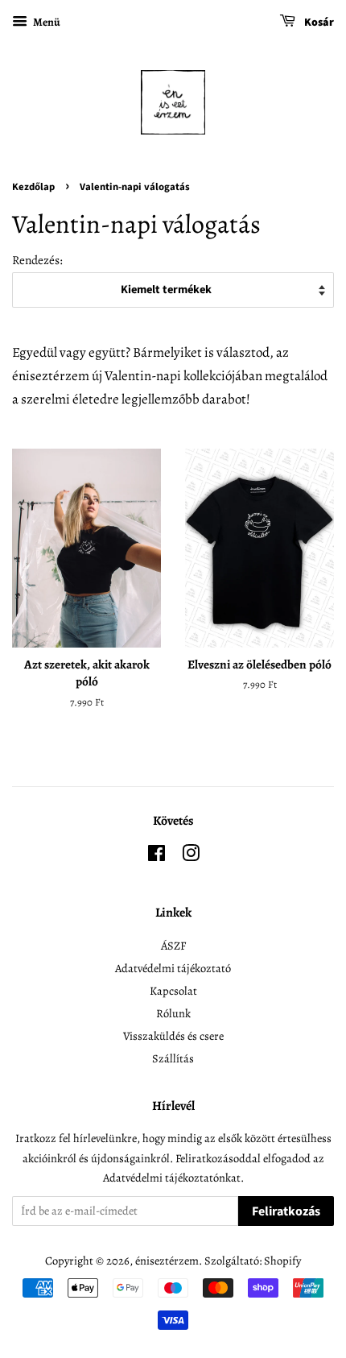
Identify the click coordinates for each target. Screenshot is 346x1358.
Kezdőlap (33, 187)
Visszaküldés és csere (173, 1036)
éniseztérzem (167, 1260)
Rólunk (173, 1013)
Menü (45, 22)
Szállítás (173, 1058)
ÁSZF (173, 946)
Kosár (318, 22)
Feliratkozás (286, 1211)
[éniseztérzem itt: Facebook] (156, 856)
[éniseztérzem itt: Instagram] (191, 856)
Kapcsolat (173, 991)
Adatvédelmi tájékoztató (173, 968)
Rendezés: (37, 259)
